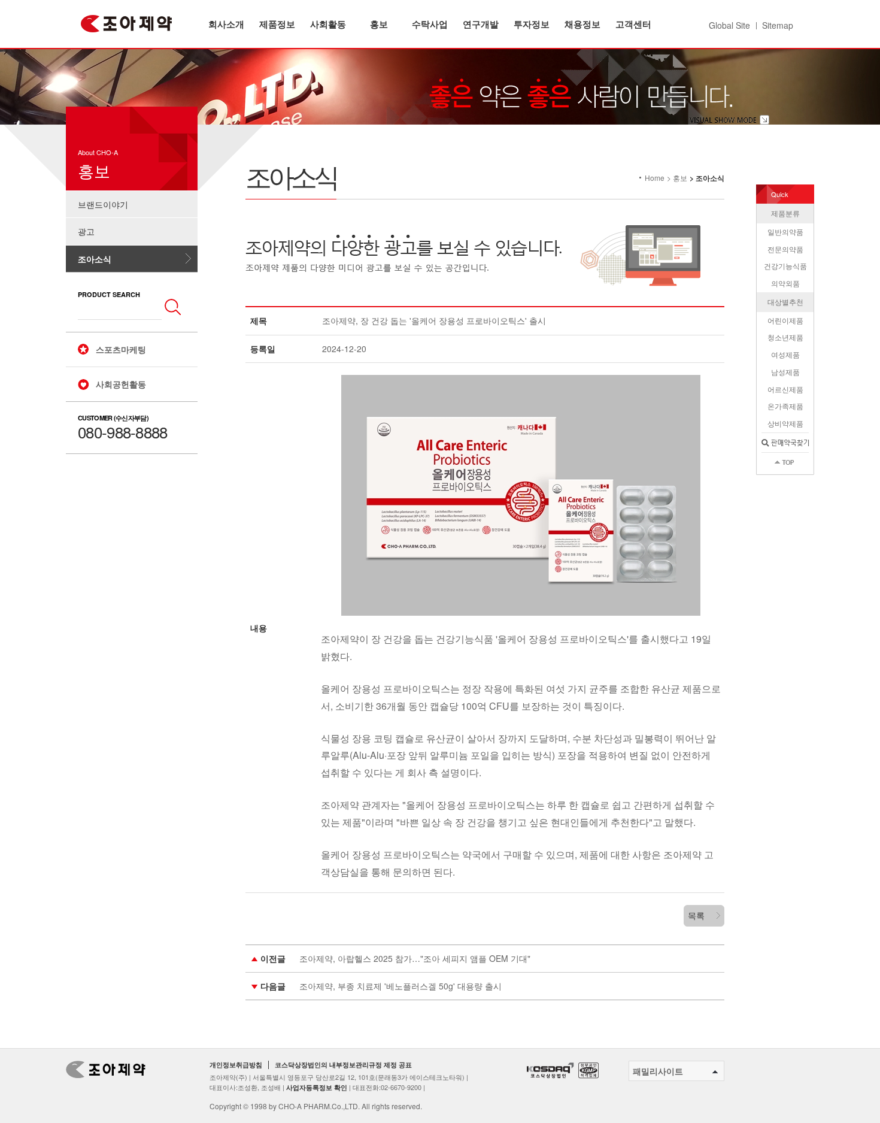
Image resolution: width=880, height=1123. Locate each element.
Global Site (729, 25)
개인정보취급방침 (236, 1065)
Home (654, 177)
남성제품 (785, 372)
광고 (86, 231)
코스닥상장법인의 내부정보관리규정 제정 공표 (343, 1065)
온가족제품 (785, 406)
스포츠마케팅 (121, 349)
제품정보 (277, 24)
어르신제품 (785, 389)
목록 (696, 915)
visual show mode (729, 120)
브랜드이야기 (103, 204)
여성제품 (785, 354)
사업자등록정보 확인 (316, 1087)
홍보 (379, 24)
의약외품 (785, 283)
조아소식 (94, 259)
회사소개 (226, 24)
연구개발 (481, 24)
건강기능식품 (785, 266)
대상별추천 (785, 301)
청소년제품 (785, 337)
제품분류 (785, 213)
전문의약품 (785, 249)
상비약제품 (785, 423)
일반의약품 (785, 231)
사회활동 (328, 24)
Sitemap (777, 25)
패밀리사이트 (658, 1071)
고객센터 (633, 24)
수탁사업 (430, 24)
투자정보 (532, 24)
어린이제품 (785, 320)
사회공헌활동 (121, 384)
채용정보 (582, 24)
